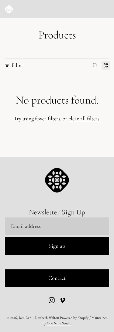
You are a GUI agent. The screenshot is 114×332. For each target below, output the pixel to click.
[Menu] (102, 9)
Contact (57, 278)
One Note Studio (59, 323)
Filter (17, 65)
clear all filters (84, 118)
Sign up (57, 246)
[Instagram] (51, 300)
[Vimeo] (62, 300)
